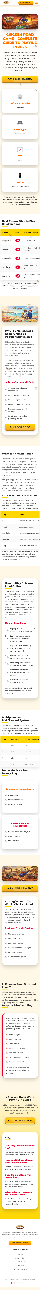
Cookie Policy (20, 1266)
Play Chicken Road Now (20, 79)
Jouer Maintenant (26, 2)
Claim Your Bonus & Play (20, 888)
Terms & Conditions (20, 1269)
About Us (20, 1254)
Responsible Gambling (20, 1262)
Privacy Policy (20, 1258)
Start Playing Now (20, 427)
